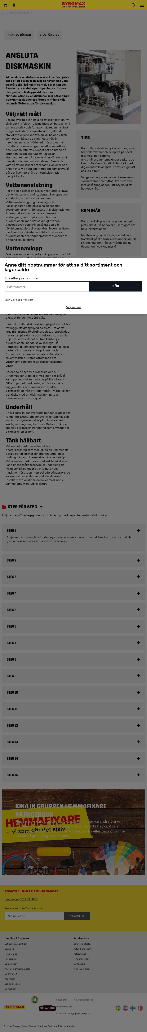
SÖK (115, 286)
